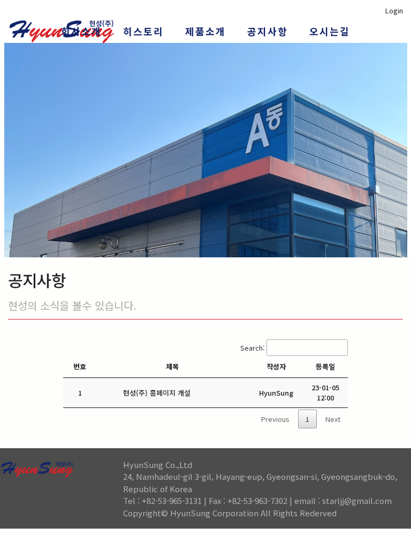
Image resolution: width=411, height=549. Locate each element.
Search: (252, 348)
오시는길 (329, 31)
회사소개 (81, 31)
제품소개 (205, 31)
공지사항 (267, 31)
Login (394, 10)
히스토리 (143, 31)
